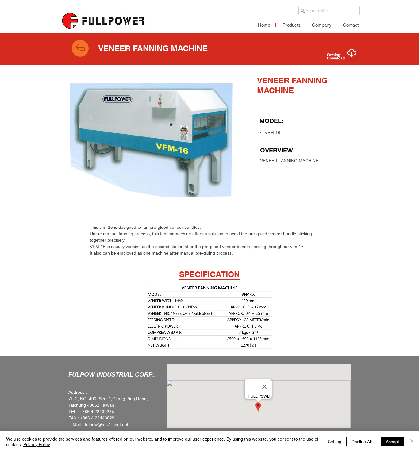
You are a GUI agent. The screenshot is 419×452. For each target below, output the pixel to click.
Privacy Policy (36, 444)
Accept (392, 442)
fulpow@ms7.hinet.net (106, 424)
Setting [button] (334, 442)
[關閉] (411, 441)
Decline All (362, 442)
